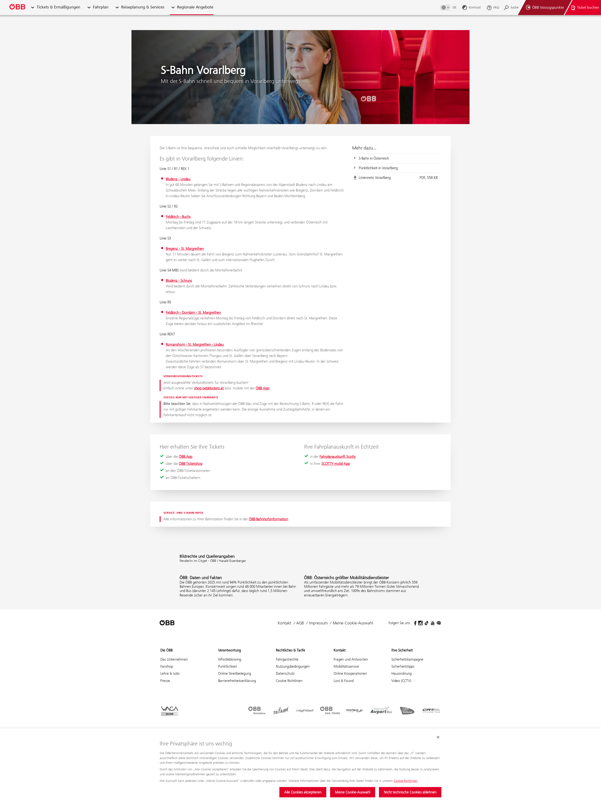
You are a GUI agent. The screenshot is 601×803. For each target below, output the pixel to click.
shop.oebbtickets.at (209, 388)
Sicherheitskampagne (407, 659)
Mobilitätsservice (346, 666)
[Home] (17, 7)
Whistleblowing (229, 659)
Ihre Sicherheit (402, 650)
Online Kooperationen (350, 673)
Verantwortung (229, 650)
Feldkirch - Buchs (178, 216)
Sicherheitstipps (402, 666)
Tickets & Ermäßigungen (58, 7)
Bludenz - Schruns (179, 280)
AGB (300, 623)
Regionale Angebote (195, 7)
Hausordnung (401, 673)
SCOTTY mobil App (335, 463)
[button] (32, 8)
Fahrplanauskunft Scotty (338, 456)
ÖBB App (262, 388)
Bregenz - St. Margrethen (185, 248)
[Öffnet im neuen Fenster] (414, 623)
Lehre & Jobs (170, 673)
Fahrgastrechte (287, 659)
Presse (165, 680)
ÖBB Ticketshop (190, 463)
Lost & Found (344, 680)
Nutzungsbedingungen (293, 666)
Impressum (318, 623)
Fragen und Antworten (351, 659)
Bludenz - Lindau (178, 179)
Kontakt (284, 623)
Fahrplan (100, 7)
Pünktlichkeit (227, 666)
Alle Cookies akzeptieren (302, 792)
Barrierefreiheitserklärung (237, 680)
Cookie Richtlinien (289, 680)
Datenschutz (285, 673)
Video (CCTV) (401, 680)
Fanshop (166, 666)
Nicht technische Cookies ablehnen (410, 792)
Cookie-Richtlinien (405, 781)
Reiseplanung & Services (142, 7)
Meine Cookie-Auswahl (352, 792)
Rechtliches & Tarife (290, 650)
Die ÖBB (166, 650)
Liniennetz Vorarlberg (398, 177)
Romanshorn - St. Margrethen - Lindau (195, 344)
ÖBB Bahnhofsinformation (268, 519)
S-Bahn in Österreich (374, 158)
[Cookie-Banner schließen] (438, 737)
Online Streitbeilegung (234, 673)
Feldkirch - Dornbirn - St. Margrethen (193, 312)
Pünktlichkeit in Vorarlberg (378, 168)
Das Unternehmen (174, 659)
